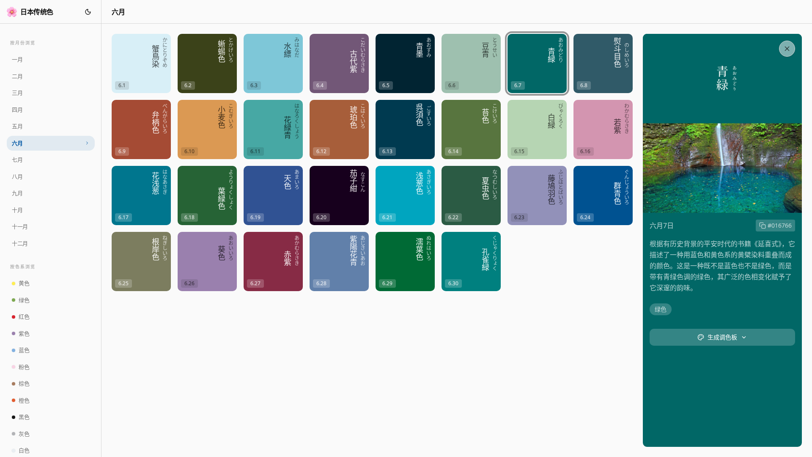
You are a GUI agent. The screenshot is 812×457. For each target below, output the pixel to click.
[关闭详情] (787, 49)
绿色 (661, 309)
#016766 (780, 225)
